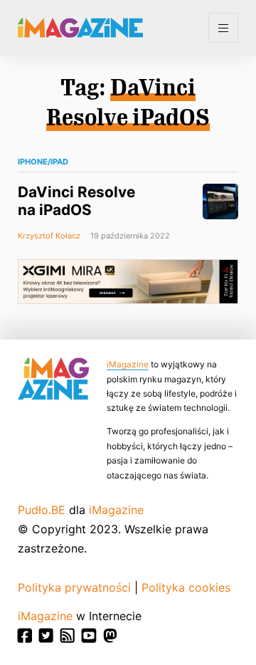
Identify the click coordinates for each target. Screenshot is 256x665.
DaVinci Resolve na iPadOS (76, 201)
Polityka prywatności (74, 587)
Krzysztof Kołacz (49, 236)
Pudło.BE (41, 510)
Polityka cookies (186, 587)
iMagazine (128, 364)
